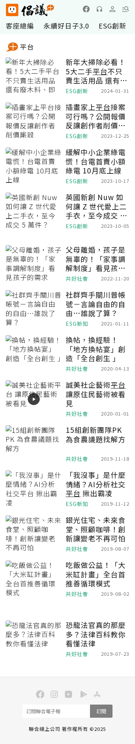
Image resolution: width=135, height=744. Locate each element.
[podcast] (99, 9)
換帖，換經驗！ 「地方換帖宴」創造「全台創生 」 (96, 349)
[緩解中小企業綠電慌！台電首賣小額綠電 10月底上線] (34, 166)
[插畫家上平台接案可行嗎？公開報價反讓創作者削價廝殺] (34, 121)
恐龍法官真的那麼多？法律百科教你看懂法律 (96, 634)
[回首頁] (30, 10)
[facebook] (86, 9)
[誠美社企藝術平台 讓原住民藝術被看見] (34, 399)
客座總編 (20, 25)
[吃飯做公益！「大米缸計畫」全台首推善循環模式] (34, 579)
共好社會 (77, 278)
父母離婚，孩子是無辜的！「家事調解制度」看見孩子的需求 (96, 259)
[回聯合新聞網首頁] (12, 10)
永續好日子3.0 (66, 25)
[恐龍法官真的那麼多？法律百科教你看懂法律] (34, 639)
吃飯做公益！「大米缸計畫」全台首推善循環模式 (96, 574)
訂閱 (101, 711)
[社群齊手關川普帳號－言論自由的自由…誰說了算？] (34, 309)
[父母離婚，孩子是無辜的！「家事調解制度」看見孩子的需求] (34, 264)
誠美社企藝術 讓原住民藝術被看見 (96, 394)
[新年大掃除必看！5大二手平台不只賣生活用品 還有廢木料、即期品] (34, 76)
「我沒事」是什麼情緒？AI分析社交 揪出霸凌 (96, 484)
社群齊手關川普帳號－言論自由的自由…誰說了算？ (96, 304)
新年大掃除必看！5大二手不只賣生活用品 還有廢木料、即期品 (97, 71)
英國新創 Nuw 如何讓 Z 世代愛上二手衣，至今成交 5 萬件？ (96, 206)
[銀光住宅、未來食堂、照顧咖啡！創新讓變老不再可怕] (34, 534)
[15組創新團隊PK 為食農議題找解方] (34, 444)
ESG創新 (112, 25)
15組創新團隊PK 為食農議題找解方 (96, 434)
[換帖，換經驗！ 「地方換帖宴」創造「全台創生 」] (34, 354)
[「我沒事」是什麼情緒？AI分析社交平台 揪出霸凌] (34, 489)
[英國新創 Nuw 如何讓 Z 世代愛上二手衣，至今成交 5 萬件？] (34, 211)
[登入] (112, 9)
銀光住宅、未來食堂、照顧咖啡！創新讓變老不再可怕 (96, 529)
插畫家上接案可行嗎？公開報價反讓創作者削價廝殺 (96, 116)
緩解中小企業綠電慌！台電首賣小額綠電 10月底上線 (96, 161)
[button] (125, 9)
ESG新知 (77, 323)
